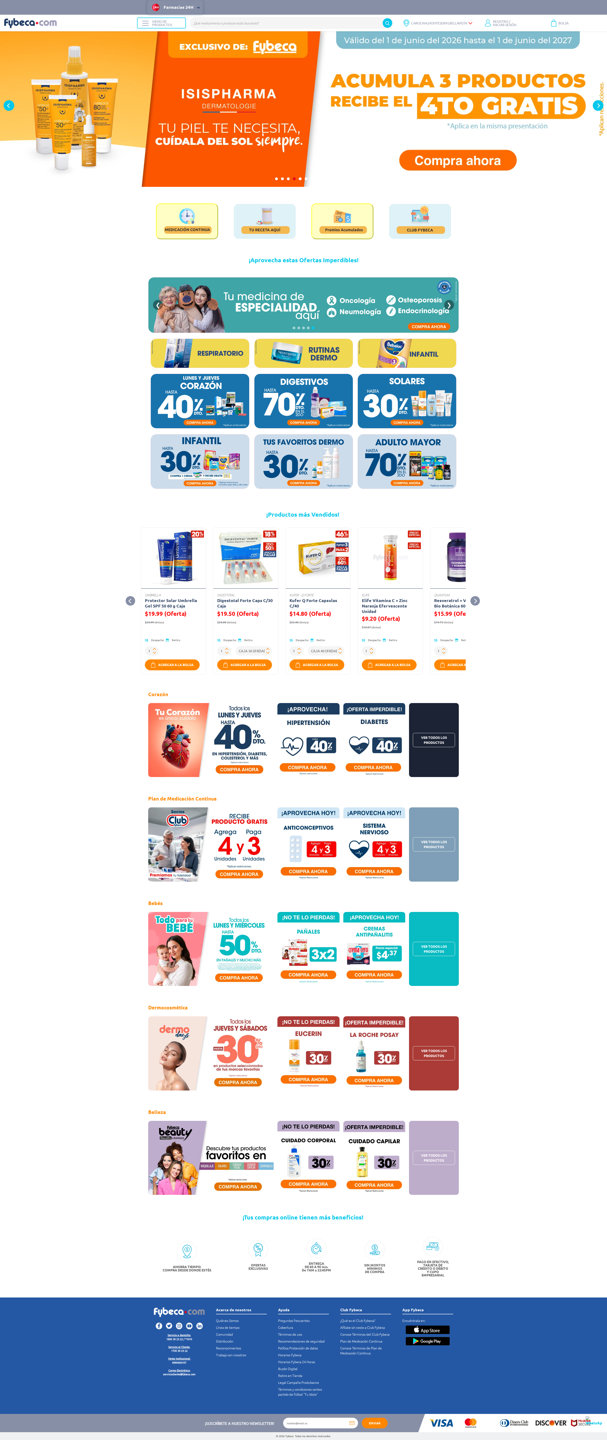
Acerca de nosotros (233, 1309)
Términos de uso (290, 1334)
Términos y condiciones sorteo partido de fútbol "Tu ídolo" (300, 1392)
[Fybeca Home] (68, 23)
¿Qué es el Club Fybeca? (357, 1320)
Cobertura (285, 1327)
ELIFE (365, 595)
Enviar (375, 1423)
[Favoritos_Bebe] (200, 461)
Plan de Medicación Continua (361, 1341)
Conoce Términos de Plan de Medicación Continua (361, 1350)
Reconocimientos (228, 1348)
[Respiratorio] (200, 353)
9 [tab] (323, 178)
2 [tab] (282, 178)
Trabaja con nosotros (231, 1355)
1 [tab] (276, 178)
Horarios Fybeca (289, 1355)
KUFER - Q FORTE (301, 595)
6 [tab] (306, 178)
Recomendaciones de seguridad (301, 1341)
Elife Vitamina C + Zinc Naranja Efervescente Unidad (385, 606)
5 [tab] (300, 178)
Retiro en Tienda (290, 1375)
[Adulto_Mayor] (407, 461)
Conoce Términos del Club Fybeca (365, 1334)
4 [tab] (294, 178)
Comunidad (224, 1334)
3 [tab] (288, 178)
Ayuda (284, 1309)
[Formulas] (407, 353)
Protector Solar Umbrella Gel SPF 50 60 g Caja (171, 603)
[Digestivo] (303, 401)
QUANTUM (442, 595)
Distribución (224, 1341)
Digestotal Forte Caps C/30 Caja (245, 603)
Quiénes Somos (227, 1320)
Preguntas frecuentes (294, 1320)
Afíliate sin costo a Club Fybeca (362, 1327)
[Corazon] (200, 401)
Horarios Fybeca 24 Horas (296, 1361)
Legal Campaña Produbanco (298, 1382)
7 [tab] (312, 178)
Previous (9, 105)
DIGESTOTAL (226, 595)
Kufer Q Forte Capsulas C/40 (313, 603)
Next (598, 105)
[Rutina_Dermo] (303, 353)
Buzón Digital (288, 1368)
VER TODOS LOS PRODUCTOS (434, 740)
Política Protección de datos (298, 1348)
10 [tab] (329, 178)
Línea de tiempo (227, 1327)
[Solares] (407, 401)
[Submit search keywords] (387, 23)
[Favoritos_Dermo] (303, 461)
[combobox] (292, 23)
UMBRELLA (153, 595)
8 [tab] (318, 178)
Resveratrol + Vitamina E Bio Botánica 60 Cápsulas (459, 603)
